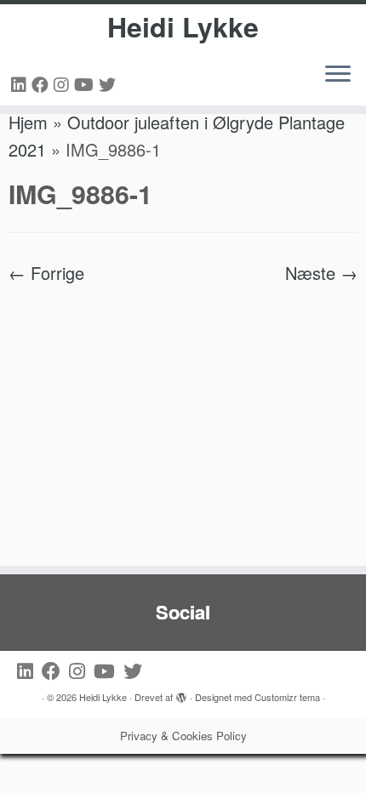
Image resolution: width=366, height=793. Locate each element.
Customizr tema (287, 697)
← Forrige (46, 272)
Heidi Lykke (183, 26)
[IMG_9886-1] (183, 414)
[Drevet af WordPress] (181, 693)
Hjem (28, 122)
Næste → (321, 272)
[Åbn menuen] (338, 75)
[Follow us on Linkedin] (21, 83)
